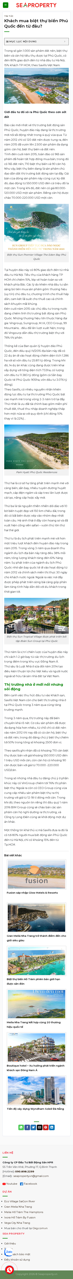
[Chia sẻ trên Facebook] (27, 1127)
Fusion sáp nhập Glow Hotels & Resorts (32, 892)
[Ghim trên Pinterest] (46, 1127)
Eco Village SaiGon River (19, 1201)
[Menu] (5, 5)
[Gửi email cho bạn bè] (39, 1127)
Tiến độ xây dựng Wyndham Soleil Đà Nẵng (35, 1108)
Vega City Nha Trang (17, 1222)
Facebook (30, 1183)
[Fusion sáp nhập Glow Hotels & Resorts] (36, 874)
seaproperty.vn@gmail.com (31, 1176)
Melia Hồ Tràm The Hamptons (23, 1212)
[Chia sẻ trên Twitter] (33, 1127)
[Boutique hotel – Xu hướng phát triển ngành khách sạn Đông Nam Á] (36, 1047)
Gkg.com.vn (40, 1228)
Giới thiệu (10, 1243)
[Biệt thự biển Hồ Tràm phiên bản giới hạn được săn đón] (36, 960)
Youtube (11, 1183)
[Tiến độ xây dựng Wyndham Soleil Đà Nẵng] (36, 1090)
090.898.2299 (24, 1171)
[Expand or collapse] (65, 41)
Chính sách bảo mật (17, 1254)
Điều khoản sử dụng (17, 1259)
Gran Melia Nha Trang (18, 1206)
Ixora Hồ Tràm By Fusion (19, 1217)
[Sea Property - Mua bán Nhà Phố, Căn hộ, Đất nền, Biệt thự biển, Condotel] (36, 5)
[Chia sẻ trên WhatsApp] (21, 1127)
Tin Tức (8, 16)
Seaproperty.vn (47, 1274)
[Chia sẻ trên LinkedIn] (52, 1127)
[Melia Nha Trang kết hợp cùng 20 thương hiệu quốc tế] (36, 1003)
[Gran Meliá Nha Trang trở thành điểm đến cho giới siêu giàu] (36, 917)
